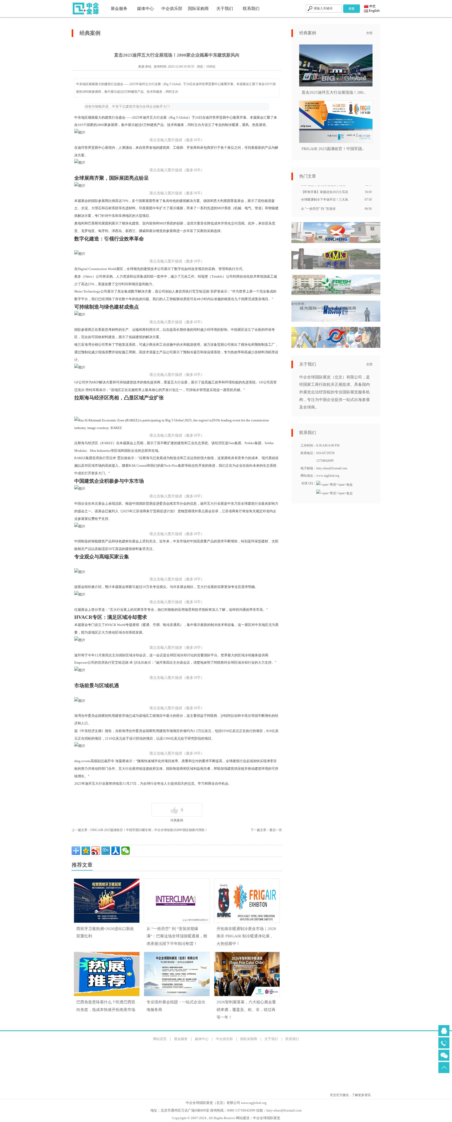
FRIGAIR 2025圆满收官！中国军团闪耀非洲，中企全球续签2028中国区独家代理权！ (149, 830)
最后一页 (275, 830)
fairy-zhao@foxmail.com (284, 1110)
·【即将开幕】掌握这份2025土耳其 (324, 186)
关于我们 (224, 8)
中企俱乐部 (171, 8)
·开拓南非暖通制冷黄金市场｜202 (323, 210)
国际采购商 (198, 8)
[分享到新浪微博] (96, 850)
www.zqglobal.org (327, 475)
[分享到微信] (125, 850)
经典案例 (177, 820)
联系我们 (251, 8)
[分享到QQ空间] (86, 850)
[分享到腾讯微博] (105, 850)
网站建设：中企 (248, 1118)
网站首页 (160, 1039)
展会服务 (119, 8)
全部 (369, 33)
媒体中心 (145, 8)
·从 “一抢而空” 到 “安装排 (318, 203)
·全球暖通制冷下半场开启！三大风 (324, 194)
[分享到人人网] (115, 850)
